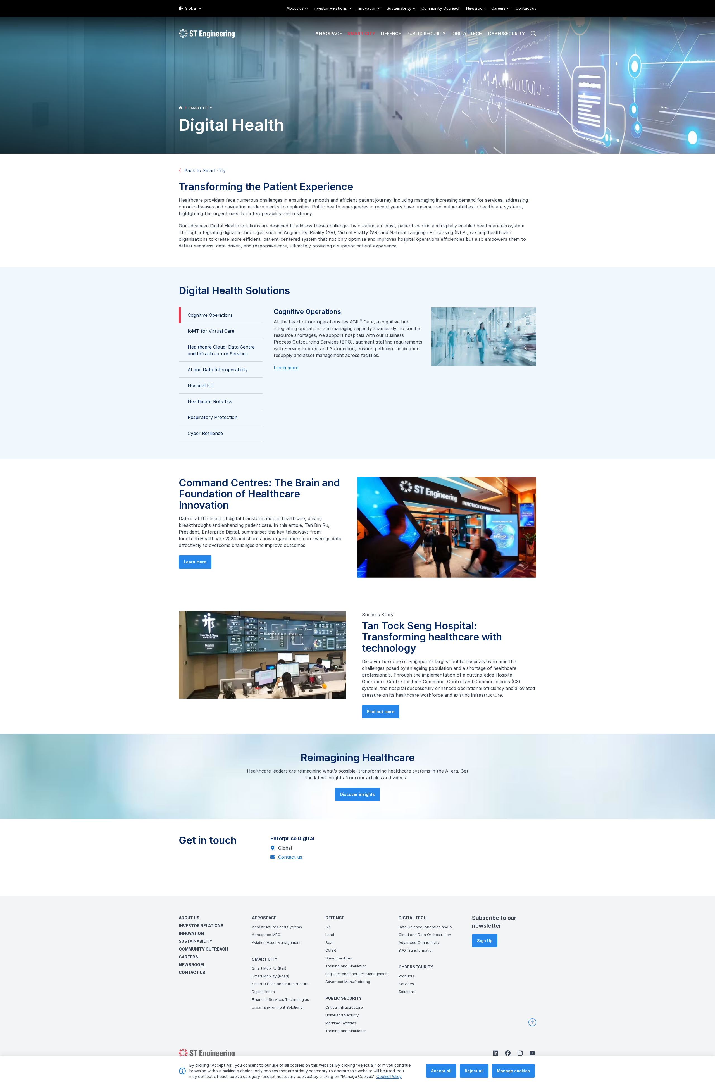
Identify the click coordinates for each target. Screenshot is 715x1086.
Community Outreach (441, 8)
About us (295, 8)
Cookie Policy (389, 1076)
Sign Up (484, 940)
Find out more (380, 711)
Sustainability (399, 8)
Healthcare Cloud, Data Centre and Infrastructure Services (221, 350)
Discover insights (357, 794)
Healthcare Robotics (210, 401)
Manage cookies (513, 1070)
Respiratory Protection (212, 417)
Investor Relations (330, 8)
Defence (391, 33)
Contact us (526, 8)
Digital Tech (466, 33)
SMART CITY (200, 108)
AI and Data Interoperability (218, 369)
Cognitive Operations (210, 315)
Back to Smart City (205, 170)
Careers (498, 8)
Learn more (286, 367)
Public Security (426, 33)
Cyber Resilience (205, 433)
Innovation (366, 8)
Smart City (361, 33)
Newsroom (476, 8)
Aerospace (328, 33)
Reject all (474, 1070)
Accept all (441, 1070)
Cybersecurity (506, 33)
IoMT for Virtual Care (211, 331)
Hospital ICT (201, 385)
